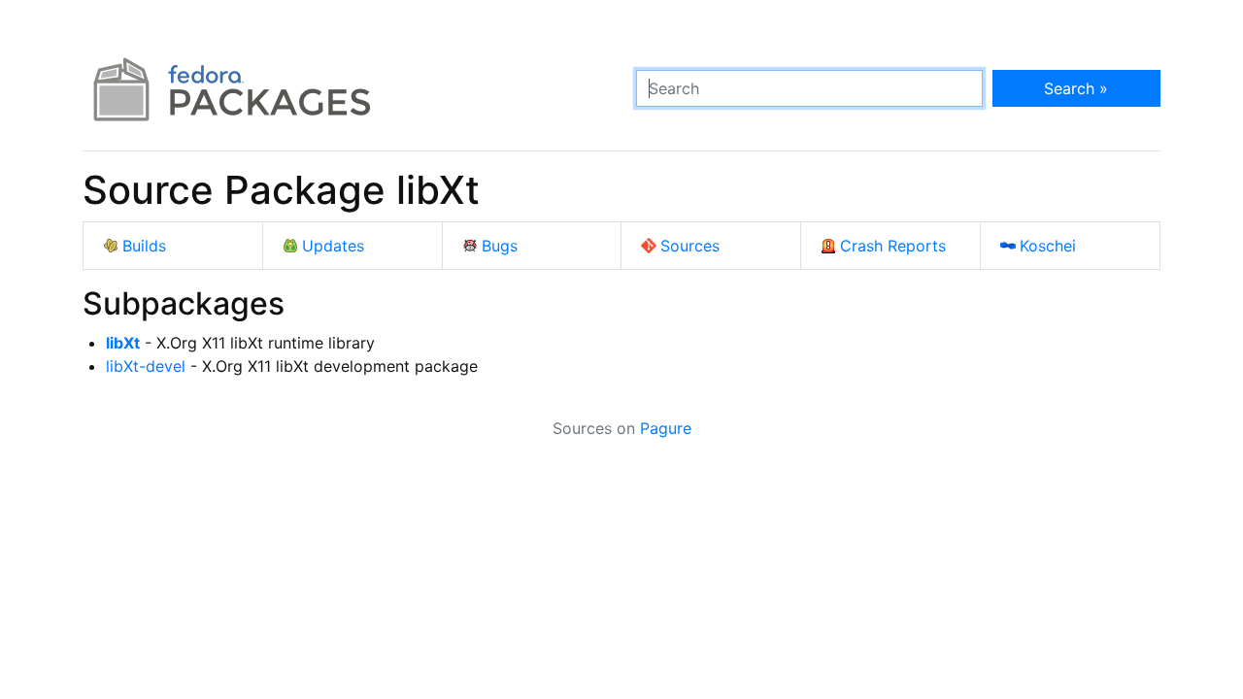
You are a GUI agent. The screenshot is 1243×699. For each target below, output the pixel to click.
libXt (123, 342)
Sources (690, 245)
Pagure (665, 428)
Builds (144, 245)
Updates (333, 245)
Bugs (500, 245)
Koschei (1048, 245)
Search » (1076, 88)
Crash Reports (893, 245)
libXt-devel (145, 366)
